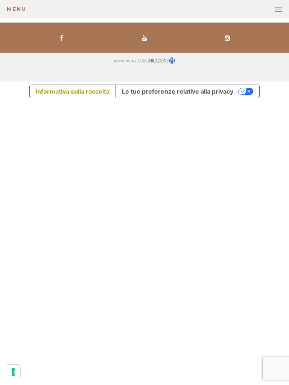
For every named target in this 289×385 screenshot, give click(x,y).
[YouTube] (144, 38)
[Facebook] (61, 38)
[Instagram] (227, 38)
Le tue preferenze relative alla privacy (177, 91)
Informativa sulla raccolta (73, 91)
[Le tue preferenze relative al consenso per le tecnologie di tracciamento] (13, 372)
